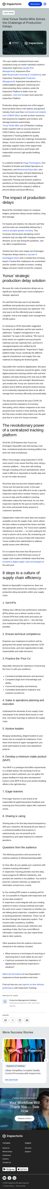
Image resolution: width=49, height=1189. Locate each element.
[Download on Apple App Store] (22, 1169)
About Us (6, 1148)
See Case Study (11, 1079)
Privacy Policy (9, 1186)
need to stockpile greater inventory (18, 231)
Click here (17, 95)
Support (28, 1152)
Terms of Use (20, 1186)
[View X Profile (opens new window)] (9, 1178)
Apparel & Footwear (16, 1066)
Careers (6, 1159)
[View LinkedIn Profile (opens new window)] (14, 1178)
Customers (7, 1155)
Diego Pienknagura (31, 163)
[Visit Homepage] (13, 4)
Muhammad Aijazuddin (27, 170)
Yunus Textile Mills (11, 125)
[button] (5, 1020)
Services (28, 1148)
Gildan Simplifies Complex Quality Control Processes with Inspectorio (23, 1072)
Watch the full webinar (12, 974)
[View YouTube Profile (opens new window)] (4, 1178)
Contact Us (7, 1162)
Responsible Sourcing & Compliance (23, 75)
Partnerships (7, 1152)
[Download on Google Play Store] (9, 1169)
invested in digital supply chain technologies (22, 562)
